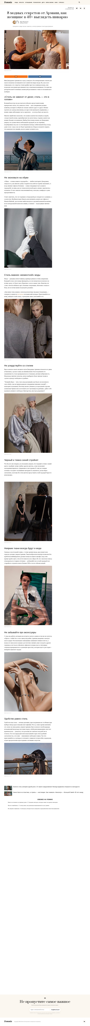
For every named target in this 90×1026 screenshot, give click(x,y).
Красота (21, 2)
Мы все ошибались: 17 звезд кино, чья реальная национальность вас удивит (28, 805)
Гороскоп (62, 2)
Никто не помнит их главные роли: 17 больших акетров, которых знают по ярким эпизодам (33, 802)
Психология (37, 2)
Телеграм (76, 8)
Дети (43, 2)
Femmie (12, 2)
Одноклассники (84, 8)
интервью (20, 294)
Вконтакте (80, 8)
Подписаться (55, 1009)
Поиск (79, 2)
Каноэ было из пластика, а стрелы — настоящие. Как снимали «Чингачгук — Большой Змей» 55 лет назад (48, 792)
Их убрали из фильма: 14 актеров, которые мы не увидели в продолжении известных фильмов (33, 808)
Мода (16, 2)
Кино (56, 2)
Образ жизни (50, 2)
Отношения (28, 2)
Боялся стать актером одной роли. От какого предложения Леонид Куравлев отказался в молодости (46, 787)
